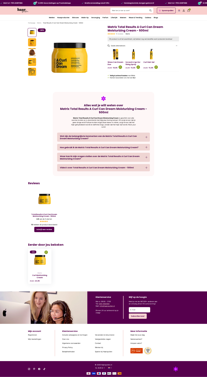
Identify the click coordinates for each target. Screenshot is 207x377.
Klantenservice (70, 331)
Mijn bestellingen (34, 339)
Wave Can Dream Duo (115, 63)
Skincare (75, 17)
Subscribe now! (138, 316)
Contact (98, 343)
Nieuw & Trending (135, 17)
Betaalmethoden (68, 352)
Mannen (123, 17)
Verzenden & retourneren (104, 335)
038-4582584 (104, 304)
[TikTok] (44, 369)
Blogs (156, 17)
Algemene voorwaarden (71, 343)
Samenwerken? (136, 339)
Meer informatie (138, 331)
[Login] (184, 10)
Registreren (32, 335)
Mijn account (34, 331)
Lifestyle (114, 17)
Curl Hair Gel (148, 62)
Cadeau (148, 17)
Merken (52, 17)
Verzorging (95, 17)
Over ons (65, 339)
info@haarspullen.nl (107, 306)
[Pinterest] (34, 369)
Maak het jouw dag (137, 335)
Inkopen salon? (136, 343)
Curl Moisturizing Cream (39, 276)
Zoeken (150, 10)
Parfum (105, 17)
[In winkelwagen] (120, 67)
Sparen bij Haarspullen (103, 352)
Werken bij (99, 347)
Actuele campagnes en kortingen (74, 335)
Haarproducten (63, 17)
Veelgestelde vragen (103, 339)
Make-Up (85, 17)
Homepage (31, 23)
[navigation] (32, 32)
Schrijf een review (44, 229)
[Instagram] (29, 369)
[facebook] (39, 369)
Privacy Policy (67, 347)
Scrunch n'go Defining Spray (133, 63)
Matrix (39, 23)
